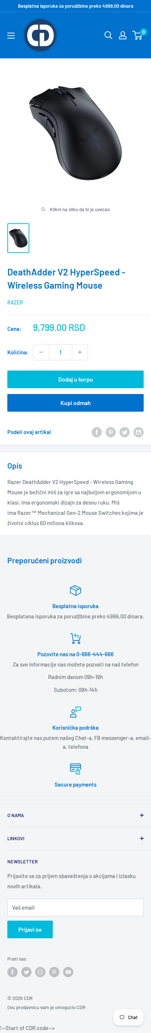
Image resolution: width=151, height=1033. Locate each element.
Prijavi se (30, 929)
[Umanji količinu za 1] (41, 352)
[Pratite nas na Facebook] (12, 972)
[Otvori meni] (11, 36)
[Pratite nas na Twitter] (26, 972)
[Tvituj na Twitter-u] (124, 431)
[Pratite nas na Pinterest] (54, 972)
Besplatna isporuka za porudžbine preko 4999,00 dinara (75, 6)
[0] (137, 35)
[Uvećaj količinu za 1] (80, 352)
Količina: (18, 352)
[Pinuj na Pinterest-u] (111, 431)
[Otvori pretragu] (108, 35)
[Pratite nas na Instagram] (40, 972)
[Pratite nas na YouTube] (68, 972)
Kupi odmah (75, 402)
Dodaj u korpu (75, 379)
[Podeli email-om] (138, 431)
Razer (15, 302)
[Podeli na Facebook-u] (97, 431)
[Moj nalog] (122, 35)
